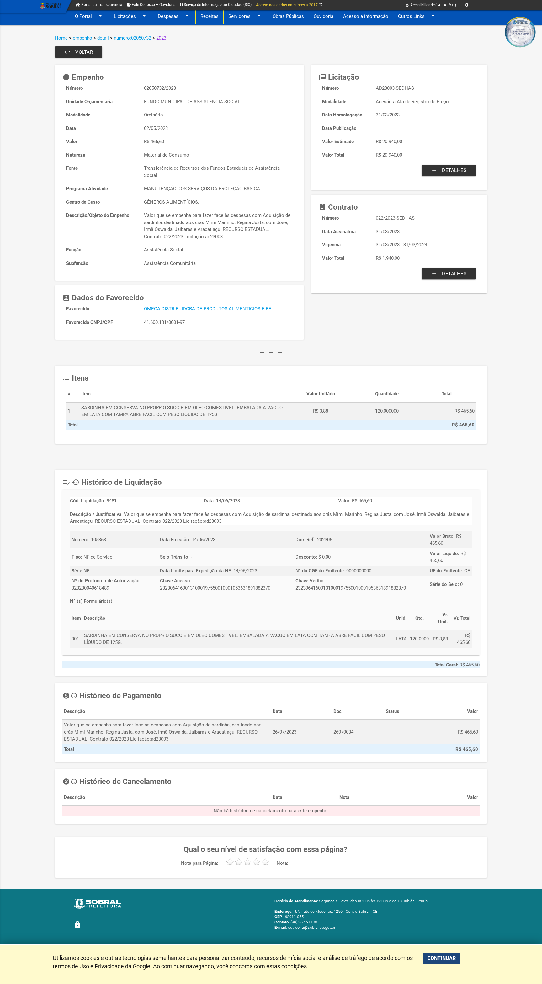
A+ (451, 4)
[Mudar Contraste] (466, 5)
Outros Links (417, 15)
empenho (82, 38)
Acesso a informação (365, 16)
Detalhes (448, 170)
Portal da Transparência (101, 5)
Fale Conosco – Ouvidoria (153, 5)
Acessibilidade (422, 5)
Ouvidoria (323, 16)
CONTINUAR (442, 958)
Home (61, 38)
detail (103, 38)
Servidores (245, 15)
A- (439, 5)
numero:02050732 (132, 38)
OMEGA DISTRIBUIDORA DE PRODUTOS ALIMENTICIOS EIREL (209, 309)
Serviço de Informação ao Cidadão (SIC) (217, 5)
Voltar (78, 52)
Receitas (209, 16)
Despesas (174, 15)
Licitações (131, 15)
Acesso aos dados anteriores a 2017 (287, 5)
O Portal (89, 15)
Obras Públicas (288, 16)
